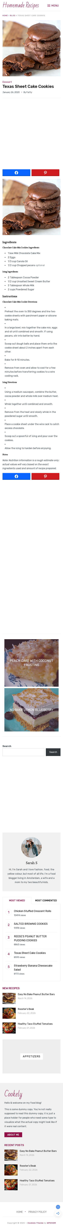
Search (6, 746)
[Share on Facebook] (16, 172)
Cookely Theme (36, 1223)
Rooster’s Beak (26, 1009)
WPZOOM (51, 1223)
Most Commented (46, 900)
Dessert (7, 82)
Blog (12, 15)
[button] (53, 6)
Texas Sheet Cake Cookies (28, 86)
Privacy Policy (37, 1212)
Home (5, 15)
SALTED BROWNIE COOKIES (31, 923)
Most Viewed (17, 900)
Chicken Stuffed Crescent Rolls (32, 911)
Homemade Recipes (20, 5)
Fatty (29, 92)
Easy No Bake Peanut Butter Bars (36, 994)
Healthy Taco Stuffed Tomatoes (35, 1023)
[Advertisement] (31, 135)
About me (13, 1134)
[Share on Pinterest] (45, 172)
